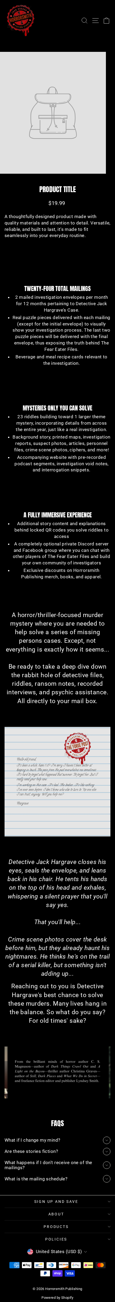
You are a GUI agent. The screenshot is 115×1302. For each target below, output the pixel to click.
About (56, 1214)
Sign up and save (56, 1201)
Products (56, 1226)
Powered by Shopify (57, 1298)
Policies (56, 1239)
